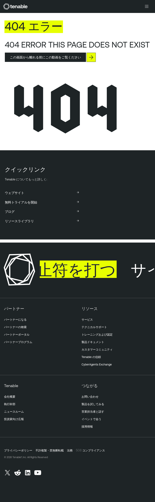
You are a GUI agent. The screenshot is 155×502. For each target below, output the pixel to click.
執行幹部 (9, 404)
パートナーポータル (16, 334)
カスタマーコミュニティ (97, 349)
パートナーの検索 (15, 327)
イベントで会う (91, 419)
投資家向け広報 (14, 419)
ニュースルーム (14, 411)
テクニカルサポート (94, 327)
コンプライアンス (93, 450)
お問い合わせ (90, 396)
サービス (87, 319)
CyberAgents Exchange (97, 364)
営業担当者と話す (93, 411)
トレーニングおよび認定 (97, 334)
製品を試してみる (93, 404)
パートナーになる (15, 319)
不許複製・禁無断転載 (50, 450)
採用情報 (87, 426)
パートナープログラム (18, 342)
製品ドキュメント (93, 342)
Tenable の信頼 (91, 357)
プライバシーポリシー (18, 450)
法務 (70, 450)
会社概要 (9, 396)
